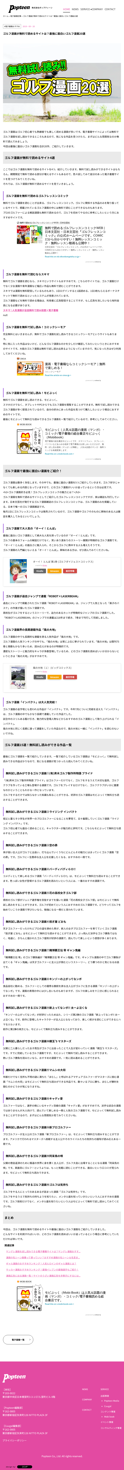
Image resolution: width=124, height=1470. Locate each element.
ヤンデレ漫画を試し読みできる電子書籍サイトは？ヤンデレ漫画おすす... (43, 1251)
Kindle (39, 570)
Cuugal (107, 1406)
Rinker (45, 565)
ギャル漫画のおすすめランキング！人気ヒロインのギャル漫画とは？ (41, 1263)
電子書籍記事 (15, 16)
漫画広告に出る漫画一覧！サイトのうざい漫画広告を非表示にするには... (43, 1275)
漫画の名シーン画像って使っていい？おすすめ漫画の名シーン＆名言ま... (43, 1257)
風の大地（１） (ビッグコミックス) (52, 667)
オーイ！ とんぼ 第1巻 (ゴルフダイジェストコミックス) (63, 561)
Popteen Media (111, 1400)
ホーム (5, 16)
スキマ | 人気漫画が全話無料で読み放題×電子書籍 (30, 310)
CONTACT (110, 9)
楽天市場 (70, 570)
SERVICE (85, 9)
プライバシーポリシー (14, 1440)
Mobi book (109, 1416)
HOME (66, 9)
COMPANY (97, 9)
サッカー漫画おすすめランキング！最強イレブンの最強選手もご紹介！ (42, 1269)
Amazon (54, 570)
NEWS (75, 9)
